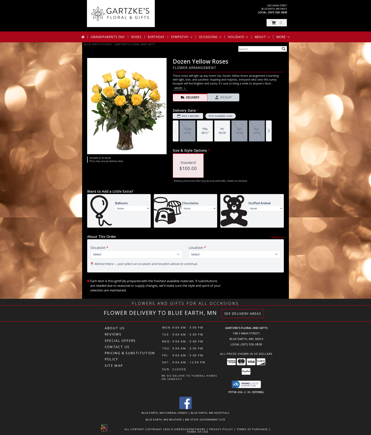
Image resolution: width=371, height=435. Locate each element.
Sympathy (180, 37)
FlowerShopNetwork (188, 429)
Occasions (208, 37)
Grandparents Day (108, 37)
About (260, 37)
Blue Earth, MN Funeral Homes (165, 413)
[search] (284, 49)
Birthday (156, 37)
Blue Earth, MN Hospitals (210, 413)
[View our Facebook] (185, 408)
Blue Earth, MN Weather (164, 419)
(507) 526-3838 (277, 12)
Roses (136, 37)
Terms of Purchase (252, 429)
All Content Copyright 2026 (147, 429)
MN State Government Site (205, 419)
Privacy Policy (221, 429)
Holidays (236, 37)
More (281, 37)
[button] (276, 22)
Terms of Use (197, 431)
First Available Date (220, 116)
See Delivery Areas (242, 313)
